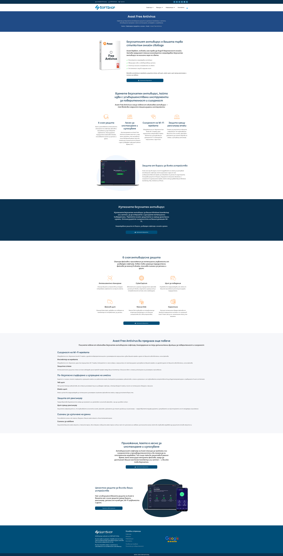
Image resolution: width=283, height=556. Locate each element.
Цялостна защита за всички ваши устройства (114, 489)
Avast (147, 26)
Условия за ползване (132, 544)
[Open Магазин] (162, 7)
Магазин (128, 536)
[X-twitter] (179, 2)
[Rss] (187, 2)
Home (123, 26)
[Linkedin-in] (182, 2)
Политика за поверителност (135, 546)
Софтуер (128, 534)
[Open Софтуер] (153, 7)
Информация (129, 539)
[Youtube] (184, 2)
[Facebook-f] (174, 2)
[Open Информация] (174, 7)
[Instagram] (177, 2)
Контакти (129, 541)
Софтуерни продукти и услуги (135, 26)
